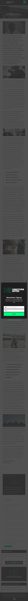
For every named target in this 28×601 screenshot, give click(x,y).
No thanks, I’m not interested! (14, 320)
